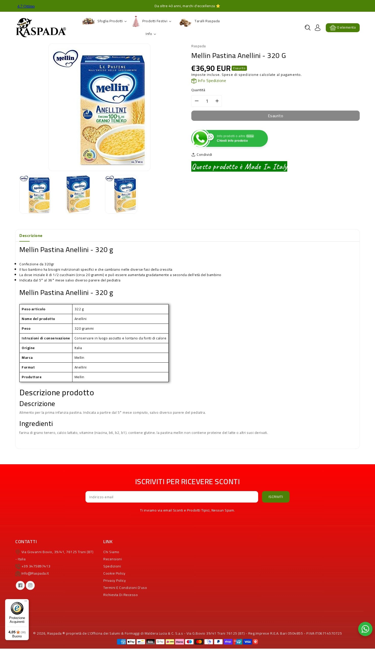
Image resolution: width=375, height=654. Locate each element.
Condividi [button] (204, 154)
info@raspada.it (35, 573)
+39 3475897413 (36, 566)
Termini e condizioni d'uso (125, 587)
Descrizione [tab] (31, 235)
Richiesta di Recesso (120, 594)
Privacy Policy (114, 580)
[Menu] (26, 602)
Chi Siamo (111, 552)
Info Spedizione (211, 80)
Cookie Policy (114, 573)
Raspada (54, 633)
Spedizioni (112, 566)
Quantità (198, 90)
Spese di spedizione (240, 74)
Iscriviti (276, 496)
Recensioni (112, 559)
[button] (307, 27)
